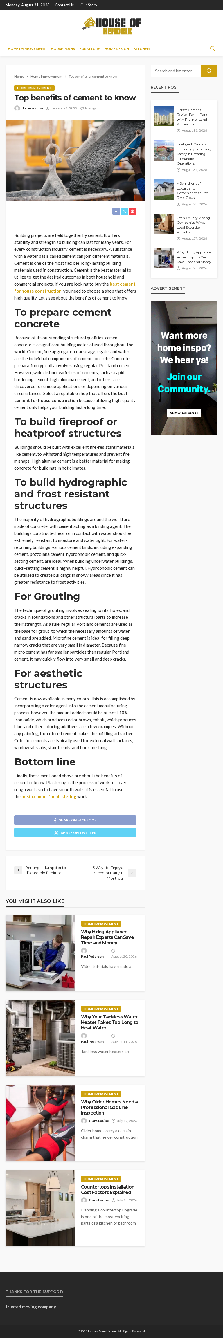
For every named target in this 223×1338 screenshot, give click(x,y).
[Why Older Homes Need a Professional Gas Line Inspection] (40, 1123)
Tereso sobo (32, 108)
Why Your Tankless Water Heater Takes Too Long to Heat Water (109, 1022)
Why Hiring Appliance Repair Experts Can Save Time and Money (107, 937)
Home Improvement (27, 48)
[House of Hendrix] (112, 25)
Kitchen (142, 48)
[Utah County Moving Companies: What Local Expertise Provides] (164, 224)
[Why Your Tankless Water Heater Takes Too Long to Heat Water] (40, 1038)
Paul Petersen (92, 956)
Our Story (88, 5)
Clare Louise (99, 1121)
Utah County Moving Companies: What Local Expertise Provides (193, 225)
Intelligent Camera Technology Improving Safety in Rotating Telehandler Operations (194, 153)
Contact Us (64, 5)
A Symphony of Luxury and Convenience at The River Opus (192, 190)
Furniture (90, 48)
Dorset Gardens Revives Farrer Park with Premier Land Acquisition (192, 117)
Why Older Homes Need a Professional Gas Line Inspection (109, 1107)
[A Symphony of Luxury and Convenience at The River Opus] (164, 189)
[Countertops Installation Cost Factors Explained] (40, 1208)
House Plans (63, 48)
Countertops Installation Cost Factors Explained (107, 1189)
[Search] (212, 48)
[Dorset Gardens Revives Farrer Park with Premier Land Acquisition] (164, 116)
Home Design (117, 48)
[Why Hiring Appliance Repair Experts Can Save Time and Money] (40, 953)
